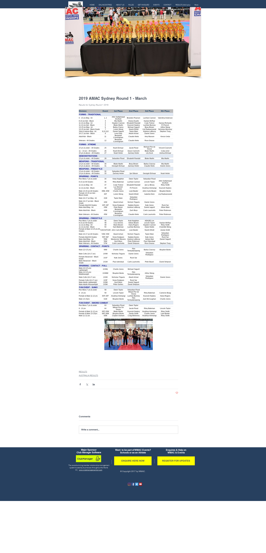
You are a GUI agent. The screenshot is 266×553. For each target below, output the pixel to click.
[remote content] (128, 213)
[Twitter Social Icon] (136, 484)
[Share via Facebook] (80, 384)
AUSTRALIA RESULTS (88, 375)
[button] (131, 4)
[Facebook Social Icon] (133, 484)
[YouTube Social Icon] (140, 484)
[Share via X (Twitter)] (87, 384)
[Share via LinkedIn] (93, 384)
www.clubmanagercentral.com (90, 470)
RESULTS (83, 371)
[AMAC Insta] (129, 484)
